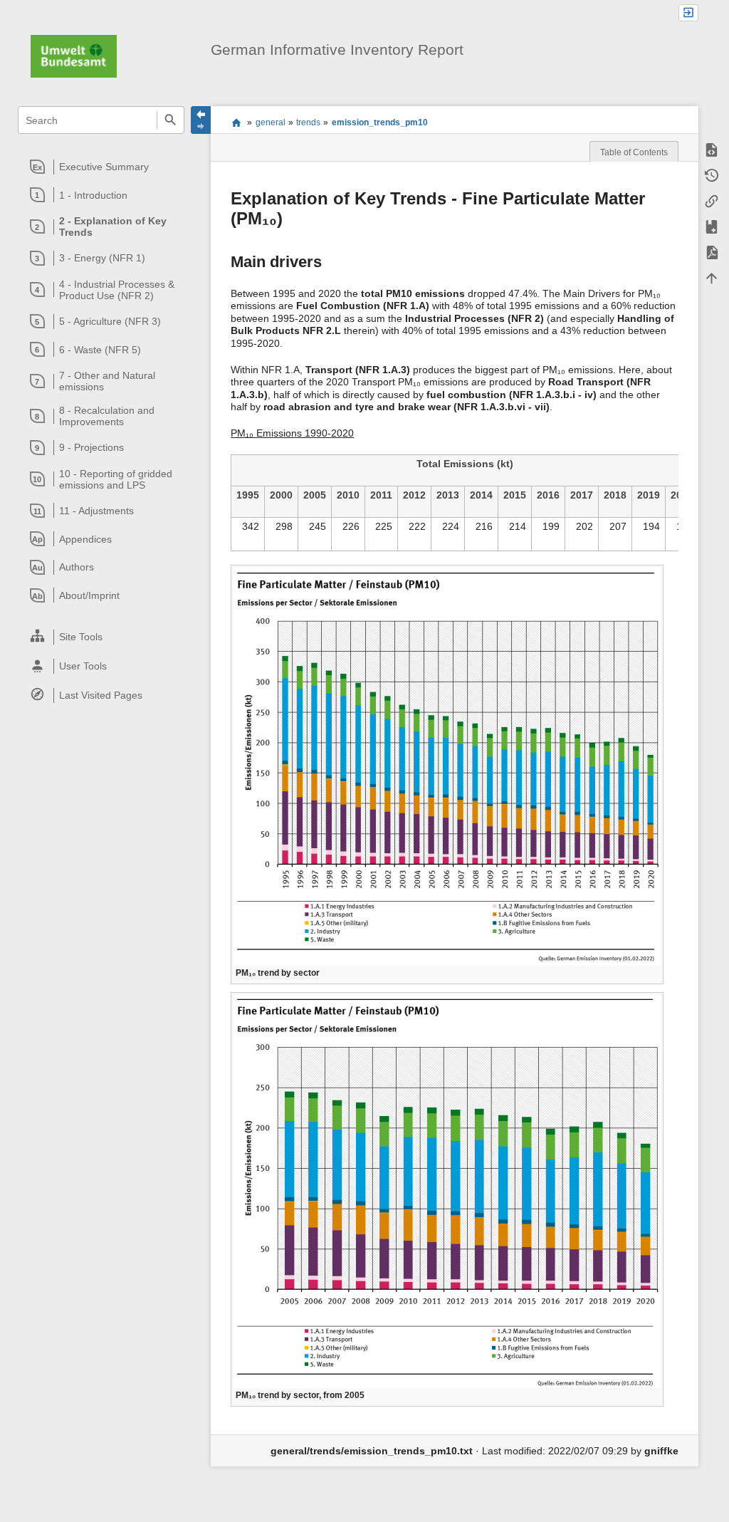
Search (170, 120)
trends (308, 122)
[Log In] (688, 13)
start (236, 122)
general (270, 122)
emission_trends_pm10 (380, 122)
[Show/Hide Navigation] (201, 120)
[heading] (101, 166)
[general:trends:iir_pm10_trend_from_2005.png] (447, 1191)
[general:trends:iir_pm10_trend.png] (447, 766)
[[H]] (74, 55)
